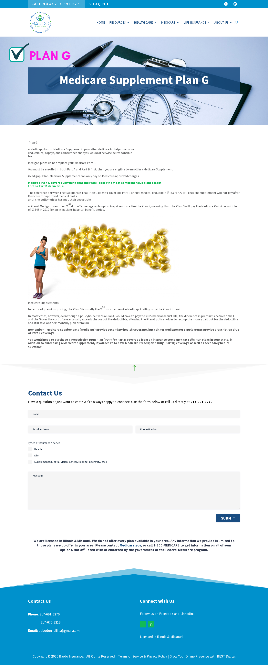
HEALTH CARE (143, 22)
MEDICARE (168, 22)
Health (38, 449)
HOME (101, 22)
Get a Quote (98, 4)
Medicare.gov (130, 545)
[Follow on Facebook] (143, 624)
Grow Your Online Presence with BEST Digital (202, 656)
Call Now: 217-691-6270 (57, 4)
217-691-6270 (50, 614)
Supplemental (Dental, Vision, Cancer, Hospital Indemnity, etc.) (70, 462)
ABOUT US (221, 22)
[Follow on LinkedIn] (151, 624)
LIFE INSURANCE (195, 22)
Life (36, 455)
